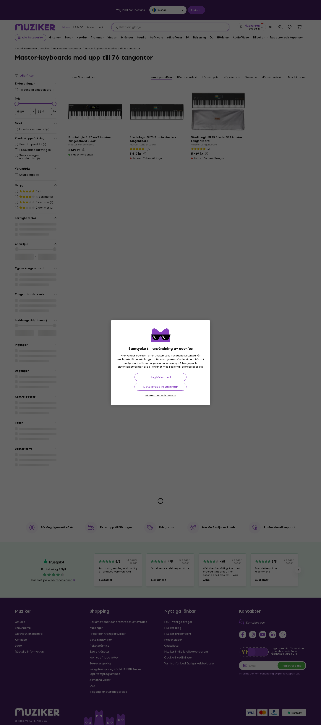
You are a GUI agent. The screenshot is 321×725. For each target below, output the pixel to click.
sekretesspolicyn (192, 367)
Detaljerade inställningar (160, 386)
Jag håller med (160, 377)
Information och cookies (160, 396)
